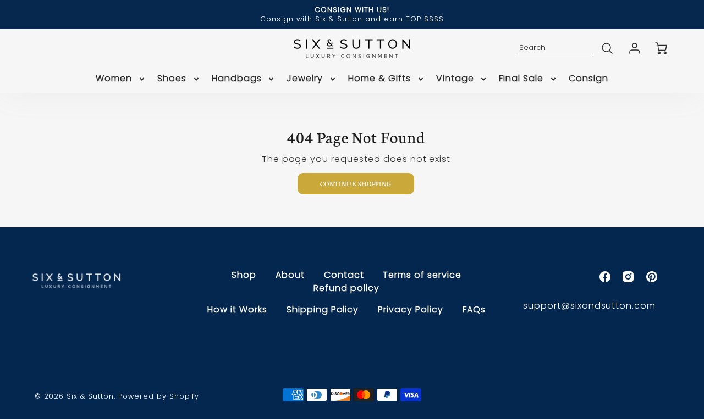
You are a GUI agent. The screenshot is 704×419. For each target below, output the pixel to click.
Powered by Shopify (158, 396)
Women (114, 79)
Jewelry (305, 79)
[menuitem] (121, 78)
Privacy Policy (410, 309)
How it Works (237, 309)
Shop (244, 275)
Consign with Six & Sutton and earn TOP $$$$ (351, 19)
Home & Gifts (379, 79)
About (290, 275)
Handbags (237, 79)
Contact (344, 275)
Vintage (455, 79)
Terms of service (422, 275)
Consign (588, 79)
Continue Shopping (356, 183)
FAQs (474, 309)
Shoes (171, 79)
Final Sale (521, 79)
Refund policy (346, 288)
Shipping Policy (323, 309)
